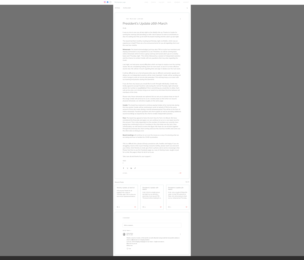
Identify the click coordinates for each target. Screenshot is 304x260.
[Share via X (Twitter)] (127, 168)
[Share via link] (135, 168)
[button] (187, 8)
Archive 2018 (126, 8)
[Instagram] (105, 2)
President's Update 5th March (175, 188)
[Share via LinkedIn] (131, 168)
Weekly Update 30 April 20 (126, 187)
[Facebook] (108, 2)
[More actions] (180, 19)
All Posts (117, 8)
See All (187, 182)
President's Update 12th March (150, 188)
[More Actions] (180, 234)
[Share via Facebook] (123, 168)
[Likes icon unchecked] (128, 249)
